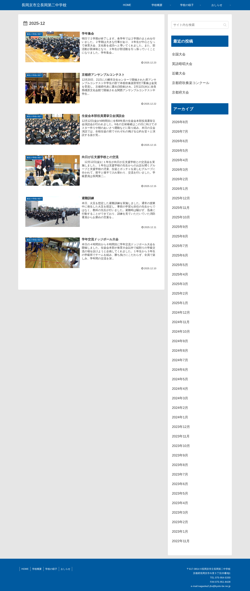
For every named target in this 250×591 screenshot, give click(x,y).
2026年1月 (180, 188)
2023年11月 (181, 436)
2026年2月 (180, 179)
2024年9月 (180, 341)
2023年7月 (180, 474)
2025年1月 (180, 303)
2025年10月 (181, 217)
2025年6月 (180, 255)
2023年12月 (181, 427)
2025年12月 (181, 198)
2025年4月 (180, 274)
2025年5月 (180, 265)
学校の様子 (51, 569)
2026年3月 (180, 169)
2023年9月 (180, 455)
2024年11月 (181, 322)
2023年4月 (180, 503)
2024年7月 (180, 360)
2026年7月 (180, 131)
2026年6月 (180, 141)
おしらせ (65, 569)
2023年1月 (180, 531)
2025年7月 (180, 246)
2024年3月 (180, 398)
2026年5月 (180, 150)
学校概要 (37, 569)
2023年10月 (181, 446)
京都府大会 (180, 92)
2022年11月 (181, 541)
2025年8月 (180, 236)
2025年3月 (180, 284)
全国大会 (179, 54)
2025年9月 (180, 227)
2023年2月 (180, 522)
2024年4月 (180, 388)
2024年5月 (180, 379)
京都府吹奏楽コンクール (190, 83)
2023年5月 (180, 493)
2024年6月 (180, 369)
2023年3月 (180, 512)
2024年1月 (180, 417)
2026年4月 (180, 160)
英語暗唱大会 (182, 64)
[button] (225, 25)
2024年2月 (180, 408)
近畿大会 (179, 73)
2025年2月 (180, 293)
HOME (25, 569)
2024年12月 (181, 312)
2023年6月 (180, 484)
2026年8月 (180, 122)
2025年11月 (181, 208)
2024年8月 (180, 350)
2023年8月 (180, 465)
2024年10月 (181, 331)
